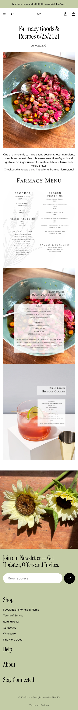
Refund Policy (11, 621)
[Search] (12, 14)
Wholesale (9, 633)
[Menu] (4, 14)
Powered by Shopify (49, 697)
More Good (32, 697)
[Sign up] (69, 578)
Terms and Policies (39, 705)
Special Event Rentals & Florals (21, 609)
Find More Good (12, 639)
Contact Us (9, 627)
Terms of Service (13, 615)
